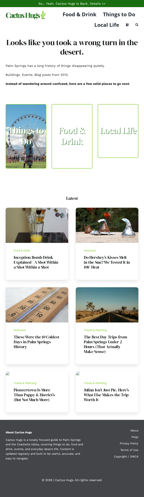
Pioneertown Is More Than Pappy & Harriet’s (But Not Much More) (34, 394)
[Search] (136, 24)
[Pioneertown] (7, 373)
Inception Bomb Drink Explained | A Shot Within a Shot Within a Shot (36, 262)
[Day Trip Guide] (107, 289)
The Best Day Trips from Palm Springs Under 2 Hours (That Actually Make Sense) (105, 344)
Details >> (98, 3)
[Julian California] (78, 373)
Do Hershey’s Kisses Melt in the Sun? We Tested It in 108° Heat (107, 262)
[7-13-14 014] (107, 209)
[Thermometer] (37, 289)
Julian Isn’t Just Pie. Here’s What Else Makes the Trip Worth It (106, 394)
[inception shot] (37, 209)
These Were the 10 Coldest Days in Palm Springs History (36, 341)
